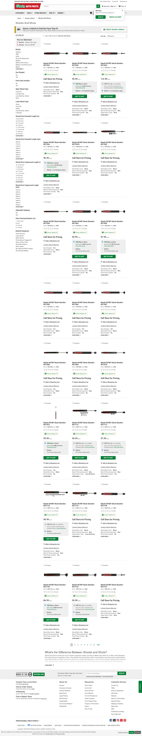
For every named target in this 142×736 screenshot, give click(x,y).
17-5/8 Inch (19, 132)
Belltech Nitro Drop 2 (22, 63)
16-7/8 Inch (19, 125)
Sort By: (103, 36)
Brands (60, 13)
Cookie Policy (50, 734)
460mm (18, 157)
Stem (17, 98)
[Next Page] (94, 644)
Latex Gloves (20, 236)
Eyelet (18, 108)
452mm (18, 152)
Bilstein (18, 67)
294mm (18, 194)
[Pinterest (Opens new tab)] (125, 720)
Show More (47, 96)
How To (51, 13)
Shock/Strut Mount (21, 244)
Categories (19, 13)
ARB (17, 54)
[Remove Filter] (17, 42)
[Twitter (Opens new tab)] (114, 720)
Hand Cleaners (20, 234)
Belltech (18, 60)
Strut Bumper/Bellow (22, 251)
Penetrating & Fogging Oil (23, 240)
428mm (18, 148)
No (16, 75)
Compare (48, 44)
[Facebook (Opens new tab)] (111, 720)
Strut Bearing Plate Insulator (24, 248)
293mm (18, 192)
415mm (18, 144)
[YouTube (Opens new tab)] (121, 720)
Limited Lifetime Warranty (51, 87)
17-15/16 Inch (20, 129)
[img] (122, 10)
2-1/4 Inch (19, 227)
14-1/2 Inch (19, 180)
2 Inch (18, 223)
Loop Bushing (20, 94)
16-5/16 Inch (19, 121)
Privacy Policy (61, 734)
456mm (18, 155)
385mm (18, 142)
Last (98, 645)
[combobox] (69, 6)
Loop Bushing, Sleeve (22, 96)
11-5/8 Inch (19, 167)
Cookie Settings (123, 732)
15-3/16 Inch (19, 119)
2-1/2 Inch (19, 225)
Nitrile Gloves (20, 238)
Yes (17, 77)
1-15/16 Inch (19, 221)
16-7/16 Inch (19, 123)
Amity (17, 56)
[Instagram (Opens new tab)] (118, 720)
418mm (18, 146)
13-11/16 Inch (20, 173)
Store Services (40, 13)
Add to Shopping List (52, 83)
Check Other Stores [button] (80, 87)
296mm (18, 196)
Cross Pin (19, 92)
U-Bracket (19, 113)
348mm (18, 203)
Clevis (17, 104)
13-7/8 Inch (19, 178)
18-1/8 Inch (19, 134)
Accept (131, 732)
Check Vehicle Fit (52, 74)
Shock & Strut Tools (22, 242)
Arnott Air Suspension (22, 58)
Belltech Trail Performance (24, 65)
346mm (18, 200)
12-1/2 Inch (19, 171)
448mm (18, 150)
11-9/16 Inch (19, 169)
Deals (29, 13)
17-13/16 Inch (20, 127)
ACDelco (18, 52)
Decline (138, 732)
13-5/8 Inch (19, 175)
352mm (18, 205)
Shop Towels (20, 246)
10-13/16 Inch (20, 165)
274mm (18, 190)
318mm (18, 198)
